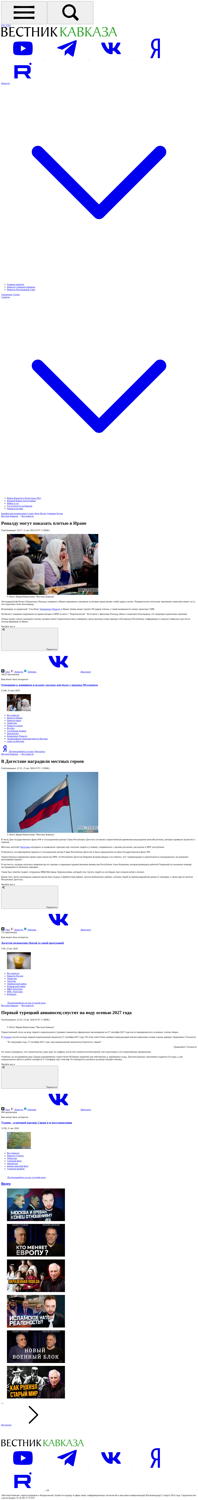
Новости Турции (15, 1214)
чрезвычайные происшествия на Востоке (27, 738)
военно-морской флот (17, 1225)
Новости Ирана (14, 718)
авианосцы (12, 1222)
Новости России (15, 976)
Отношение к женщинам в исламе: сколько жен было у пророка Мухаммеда (49, 684)
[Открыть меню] (24, 12)
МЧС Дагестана (15, 991)
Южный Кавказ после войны (21, 501)
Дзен (7, 672)
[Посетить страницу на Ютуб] (23, 58)
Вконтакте (85, 672)
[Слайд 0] (2, 1462)
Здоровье (51, 513)
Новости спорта (15, 725)
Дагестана (25, 847)
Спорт (31, 513)
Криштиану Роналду (50, 609)
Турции (7, 1096)
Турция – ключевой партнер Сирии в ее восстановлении (36, 1181)
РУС (3, 25)
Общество (12, 723)
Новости (19, 672)
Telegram (32, 672)
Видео (43, 513)
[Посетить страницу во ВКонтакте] (111, 58)
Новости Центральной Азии (21, 289)
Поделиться (51, 649)
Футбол (10, 728)
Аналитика (6, 294)
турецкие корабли (16, 1227)
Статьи (16, 294)
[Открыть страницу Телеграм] (67, 58)
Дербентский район (17, 984)
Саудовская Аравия (16, 731)
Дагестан (11, 981)
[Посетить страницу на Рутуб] (23, 81)
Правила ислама (15, 508)
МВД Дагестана (15, 989)
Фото (37, 513)
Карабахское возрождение (14, 513)
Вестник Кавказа (9, 516)
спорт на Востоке (15, 741)
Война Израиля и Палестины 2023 (24, 498)
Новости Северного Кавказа (21, 287)
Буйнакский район (16, 986)
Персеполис (13, 733)
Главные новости (15, 284)
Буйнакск (11, 994)
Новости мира (14, 720)
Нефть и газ (13, 503)
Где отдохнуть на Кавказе (19, 506)
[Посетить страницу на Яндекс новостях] (155, 58)
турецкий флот (14, 1219)
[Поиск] (70, 12)
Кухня (60, 513)
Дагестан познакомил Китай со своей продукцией (32, 942)
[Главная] (59, 36)
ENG (8, 25)
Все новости (27, 516)
